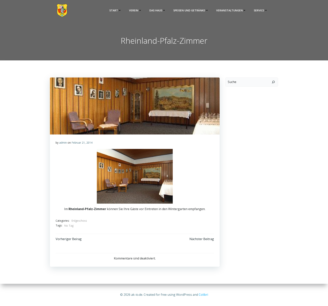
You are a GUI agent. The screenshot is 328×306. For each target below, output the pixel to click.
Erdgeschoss (79, 220)
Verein (133, 10)
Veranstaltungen (229, 10)
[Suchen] (273, 82)
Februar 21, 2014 (82, 142)
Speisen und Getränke (189, 10)
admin (63, 142)
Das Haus (155, 10)
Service (259, 10)
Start (113, 10)
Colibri (203, 295)
